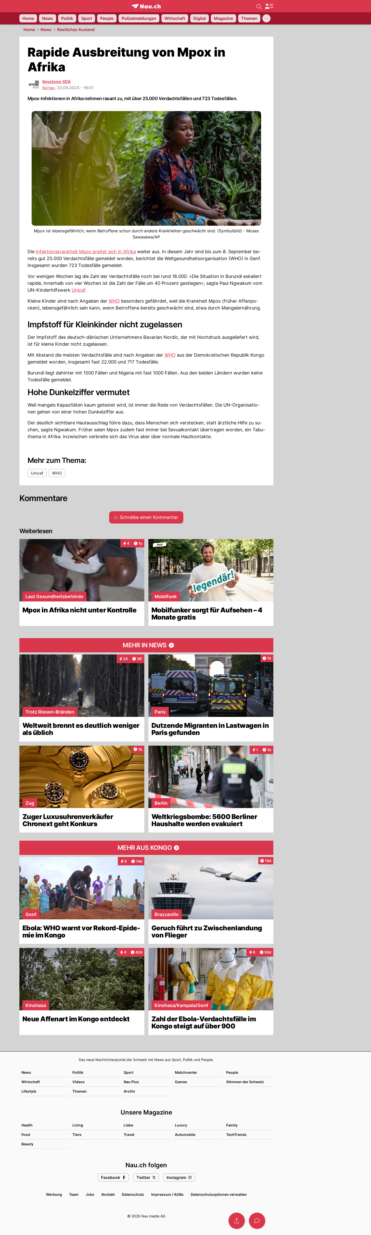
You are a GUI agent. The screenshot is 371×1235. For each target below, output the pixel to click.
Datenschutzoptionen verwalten (219, 1194)
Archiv (129, 1091)
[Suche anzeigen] (259, 6)
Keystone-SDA (56, 81)
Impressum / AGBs (167, 1194)
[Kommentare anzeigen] (257, 1221)
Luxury (181, 1125)
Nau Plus (131, 1082)
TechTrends (236, 1134)
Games (181, 1082)
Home (29, 29)
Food (25, 1134)
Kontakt (108, 1194)
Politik (77, 1072)
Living (77, 1125)
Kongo (48, 87)
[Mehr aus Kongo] (146, 848)
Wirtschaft (30, 1082)
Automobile (185, 1134)
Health (27, 1125)
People (232, 1072)
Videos (78, 1082)
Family (232, 1125)
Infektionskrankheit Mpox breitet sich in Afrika (86, 251)
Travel (129, 1134)
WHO (114, 301)
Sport (128, 1072)
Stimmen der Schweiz (245, 1082)
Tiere (76, 1134)
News (46, 29)
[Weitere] (266, 18)
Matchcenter (186, 1072)
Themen (79, 1091)
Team (74, 1194)
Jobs (90, 1194)
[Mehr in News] (146, 645)
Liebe (128, 1125)
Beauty (27, 1144)
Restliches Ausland (76, 29)
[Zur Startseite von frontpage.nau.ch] (146, 6)
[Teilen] (236, 1221)
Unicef (78, 290)
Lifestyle (28, 1091)
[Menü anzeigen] (269, 6)
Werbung (54, 1194)
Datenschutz (133, 1194)
